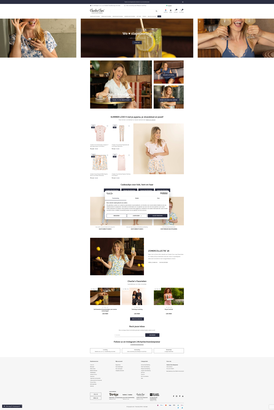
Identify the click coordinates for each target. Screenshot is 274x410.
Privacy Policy (93, 382)
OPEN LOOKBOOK (152, 262)
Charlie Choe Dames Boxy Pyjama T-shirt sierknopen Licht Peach (99, 145)
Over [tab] (158, 198)
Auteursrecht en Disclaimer (96, 380)
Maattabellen (93, 372)
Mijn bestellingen (119, 366)
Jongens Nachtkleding (129, 16)
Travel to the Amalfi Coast (121, 100)
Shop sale (137, 42)
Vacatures (92, 376)
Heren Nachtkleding (106, 16)
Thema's (144, 16)
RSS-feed (145, 406)
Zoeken (156, 11)
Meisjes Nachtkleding (118, 16)
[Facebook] (173, 396)
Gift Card (139, 16)
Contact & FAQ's (93, 374)
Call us (96, 394)
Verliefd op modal (168, 75)
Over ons (92, 364)
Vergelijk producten (120, 370)
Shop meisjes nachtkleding (169, 229)
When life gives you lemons (168, 100)
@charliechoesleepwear (137, 344)
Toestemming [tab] (115, 198)
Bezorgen (92, 366)
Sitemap (92, 386)
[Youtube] (182, 396)
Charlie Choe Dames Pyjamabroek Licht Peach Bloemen (120, 145)
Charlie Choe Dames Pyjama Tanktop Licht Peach (121, 174)
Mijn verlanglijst (119, 368)
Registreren (118, 364)
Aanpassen (136, 215)
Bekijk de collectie (150, 120)
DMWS (141, 406)
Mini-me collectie (152, 16)
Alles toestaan (157, 215)
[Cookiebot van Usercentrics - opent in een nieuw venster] (161, 193)
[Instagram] (176, 396)
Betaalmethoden (93, 370)
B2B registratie (93, 384)
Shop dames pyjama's (105, 229)
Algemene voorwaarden (95, 378)
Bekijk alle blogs (137, 319)
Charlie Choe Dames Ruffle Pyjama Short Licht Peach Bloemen (99, 174)
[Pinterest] (179, 396)
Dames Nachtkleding (95, 16)
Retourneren (92, 368)
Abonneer (152, 335)
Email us (95, 398)
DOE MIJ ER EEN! (163, 262)
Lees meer (105, 313)
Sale (159, 16)
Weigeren (117, 215)
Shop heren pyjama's (137, 229)
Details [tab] (137, 198)
